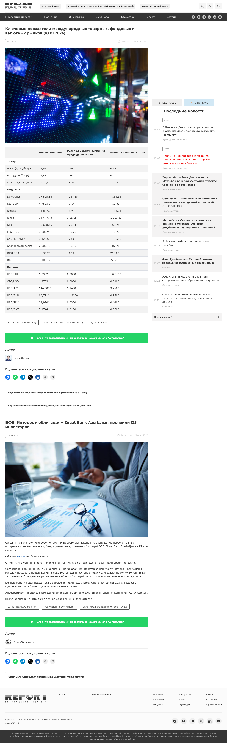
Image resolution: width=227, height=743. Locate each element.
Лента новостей (163, 317)
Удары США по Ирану (155, 6)
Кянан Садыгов (22, 358)
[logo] (18, 6)
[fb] (193, 17)
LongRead (158, 704)
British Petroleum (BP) (22, 322)
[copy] (52, 377)
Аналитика (212, 699)
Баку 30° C (201, 102)
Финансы (12, 41)
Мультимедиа (214, 704)
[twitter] (209, 17)
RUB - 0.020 (169, 102)
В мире (210, 694)
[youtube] (220, 17)
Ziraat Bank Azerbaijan (22, 606)
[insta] (198, 17)
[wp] (15, 377)
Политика (158, 694)
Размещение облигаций (59, 606)
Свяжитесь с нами (101, 694)
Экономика (159, 699)
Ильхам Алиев (50, 6)
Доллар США (99, 322)
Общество (185, 694)
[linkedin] (214, 17)
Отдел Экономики (24, 642)
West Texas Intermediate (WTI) (63, 322)
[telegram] (204, 17)
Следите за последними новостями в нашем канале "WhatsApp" (80, 337)
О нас (62, 694)
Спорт (182, 699)
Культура (184, 704)
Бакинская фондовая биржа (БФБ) (104, 606)
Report (21, 556)
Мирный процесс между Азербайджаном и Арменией (100, 6)
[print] (45, 377)
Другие (171, 16)
